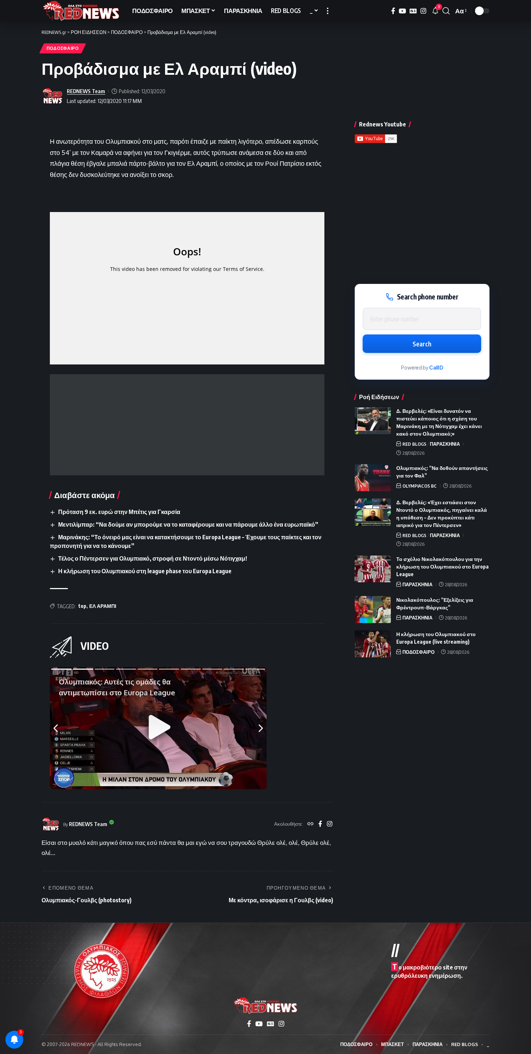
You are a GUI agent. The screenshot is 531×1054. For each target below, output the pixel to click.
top (82, 606)
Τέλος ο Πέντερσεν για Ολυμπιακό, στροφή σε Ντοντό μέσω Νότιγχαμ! (152, 558)
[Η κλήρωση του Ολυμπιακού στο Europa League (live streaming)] (373, 643)
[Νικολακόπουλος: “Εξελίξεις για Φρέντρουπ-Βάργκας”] (373, 609)
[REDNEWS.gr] (81, 11)
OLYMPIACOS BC (419, 486)
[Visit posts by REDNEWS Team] (52, 96)
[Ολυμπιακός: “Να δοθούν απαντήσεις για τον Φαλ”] (373, 477)
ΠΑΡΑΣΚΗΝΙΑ (445, 444)
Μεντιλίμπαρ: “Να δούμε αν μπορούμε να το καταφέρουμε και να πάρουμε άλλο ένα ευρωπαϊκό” (188, 524)
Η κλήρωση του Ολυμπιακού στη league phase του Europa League (145, 571)
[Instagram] (423, 11)
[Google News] (413, 11)
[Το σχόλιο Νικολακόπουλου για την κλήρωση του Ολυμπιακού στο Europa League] (373, 569)
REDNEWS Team (86, 91)
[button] (328, 11)
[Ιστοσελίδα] (310, 824)
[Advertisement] (187, 424)
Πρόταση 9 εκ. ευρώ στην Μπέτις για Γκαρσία (119, 511)
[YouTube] (402, 11)
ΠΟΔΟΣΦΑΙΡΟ (63, 48)
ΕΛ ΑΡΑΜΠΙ (102, 606)
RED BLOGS (414, 444)
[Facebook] (393, 11)
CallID (436, 368)
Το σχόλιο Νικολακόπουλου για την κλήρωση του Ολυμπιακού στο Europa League (442, 567)
